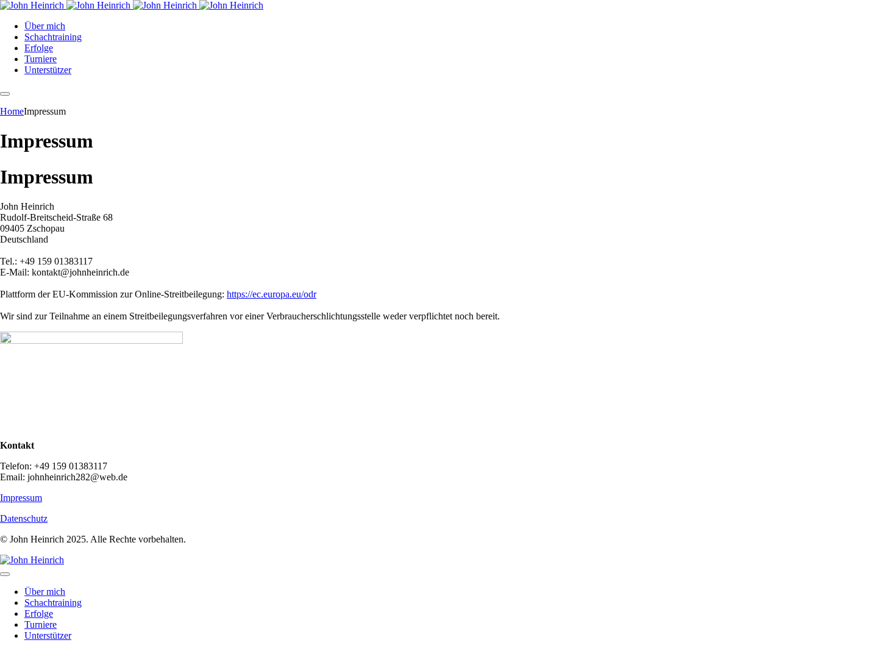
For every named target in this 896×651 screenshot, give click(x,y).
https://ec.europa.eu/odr (271, 294)
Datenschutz (24, 518)
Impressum (21, 498)
